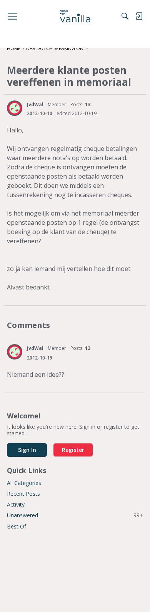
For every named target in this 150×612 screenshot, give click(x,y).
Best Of (16, 526)
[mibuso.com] (75, 16)
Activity (16, 504)
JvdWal (35, 104)
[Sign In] (139, 16)
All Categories (24, 483)
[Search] (125, 16)
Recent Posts (23, 493)
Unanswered (75, 515)
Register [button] (73, 449)
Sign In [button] (27, 449)
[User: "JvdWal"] (14, 108)
